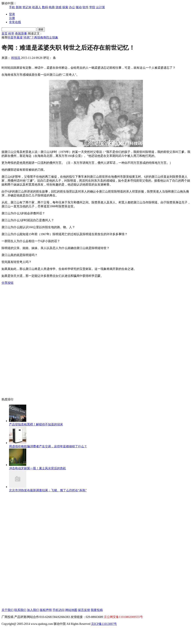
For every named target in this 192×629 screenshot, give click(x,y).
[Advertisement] (17, 341)
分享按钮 (8, 282)
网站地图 (71, 610)
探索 (65, 7)
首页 (5, 33)
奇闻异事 (21, 33)
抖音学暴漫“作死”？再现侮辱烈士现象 (33, 37)
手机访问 (58, 610)
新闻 (19, 7)
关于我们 (8, 610)
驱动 (79, 7)
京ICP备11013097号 (104, 623)
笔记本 (27, 7)
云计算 (100, 7)
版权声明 (46, 610)
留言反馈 (84, 610)
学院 (92, 7)
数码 (45, 7)
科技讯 (15, 57)
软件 (85, 7)
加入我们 (33, 610)
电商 (52, 7)
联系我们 (20, 610)
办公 (72, 7)
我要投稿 (97, 610)
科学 (11, 33)
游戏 (59, 7)
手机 (12, 7)
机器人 (36, 7)
